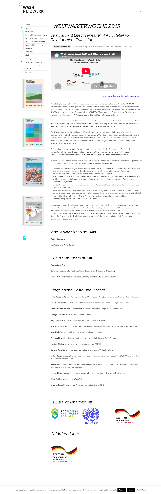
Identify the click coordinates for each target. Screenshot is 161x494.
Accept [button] (121, 490)
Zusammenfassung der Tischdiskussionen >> (122, 96)
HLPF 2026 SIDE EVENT (35, 38)
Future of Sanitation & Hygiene (34, 46)
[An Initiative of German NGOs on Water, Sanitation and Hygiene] (31, 12)
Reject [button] (131, 490)
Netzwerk (29, 52)
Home (27, 25)
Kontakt (28, 72)
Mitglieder (29, 55)
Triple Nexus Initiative (33, 62)
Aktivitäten (29, 32)
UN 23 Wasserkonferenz (35, 42)
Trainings (28, 59)
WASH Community (32, 65)
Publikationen (30, 69)
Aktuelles (28, 28)
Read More (141, 490)
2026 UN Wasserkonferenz (36, 35)
